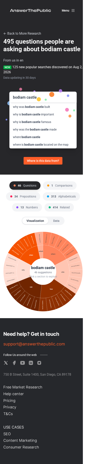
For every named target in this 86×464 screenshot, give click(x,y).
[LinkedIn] (30, 362)
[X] (5, 362)
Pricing (9, 400)
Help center (13, 394)
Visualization (35, 220)
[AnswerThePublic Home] (30, 10)
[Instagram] (39, 362)
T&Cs (8, 414)
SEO (7, 434)
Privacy (9, 407)
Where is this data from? (43, 160)
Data (56, 220)
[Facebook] (14, 362)
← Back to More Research (22, 33)
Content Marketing (20, 440)
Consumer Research (21, 447)
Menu (65, 10)
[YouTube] (22, 362)
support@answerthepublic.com (34, 344)
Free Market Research (22, 387)
